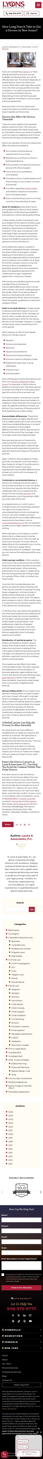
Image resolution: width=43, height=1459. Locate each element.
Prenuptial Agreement (19, 1092)
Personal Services (10, 1368)
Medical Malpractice (17, 1082)
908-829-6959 (10, 799)
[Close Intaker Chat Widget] (40, 1432)
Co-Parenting (17, 1019)
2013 (10, 1160)
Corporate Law (18, 945)
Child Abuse (17, 1004)
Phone (4, 1226)
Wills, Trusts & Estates (18, 1060)
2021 (10, 1130)
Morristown (31, 801)
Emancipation (18, 1030)
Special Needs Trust (20, 1071)
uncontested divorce (11, 523)
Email (4, 1237)
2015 (10, 1153)
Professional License (21, 949)
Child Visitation (18, 1015)
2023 (10, 1123)
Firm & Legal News (17, 1049)
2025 (10, 1116)
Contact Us (7, 1380)
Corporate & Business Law (20, 937)
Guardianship (14, 1052)
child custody (31, 188)
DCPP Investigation (20, 963)
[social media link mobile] (13, 1315)
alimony (27, 494)
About (5, 1360)
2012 (10, 1164)
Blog (4, 1376)
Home (5, 1355)
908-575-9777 (21, 1308)
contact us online (27, 799)
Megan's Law (17, 975)
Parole (14, 978)
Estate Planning (19, 1064)
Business (15, 941)
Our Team (6, 1364)
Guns (13, 971)
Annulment (16, 1001)
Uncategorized (15, 1056)
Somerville (17, 801)
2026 (10, 1112)
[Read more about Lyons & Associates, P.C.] (21, 844)
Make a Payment (21, 1385)
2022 (10, 1127)
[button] (40, 1192)
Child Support (17, 1012)
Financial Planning (20, 1067)
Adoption (15, 989)
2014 (10, 1156)
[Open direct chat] (37, 1432)
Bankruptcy (13, 930)
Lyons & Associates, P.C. (22, 837)
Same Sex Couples (20, 1045)
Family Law (13, 986)
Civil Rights (13, 934)
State (4, 1248)
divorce (26, 72)
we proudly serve (21, 804)
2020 (10, 1134)
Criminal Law (14, 960)
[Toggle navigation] (38, 5)
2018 (10, 1141)
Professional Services (11, 1372)
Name (4, 1215)
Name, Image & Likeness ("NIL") (20, 1087)
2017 (10, 1145)
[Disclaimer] (12, 1409)
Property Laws (18, 952)
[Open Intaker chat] (18, 1458)
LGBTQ (14, 1038)
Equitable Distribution (21, 1034)
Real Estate (16, 956)
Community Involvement (20, 1078)
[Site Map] (30, 1406)
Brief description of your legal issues (19, 1259)
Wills (13, 1075)
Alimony (15, 997)
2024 (10, 1119)
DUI (13, 967)
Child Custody (18, 1008)
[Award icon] (21, 1184)
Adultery (15, 993)
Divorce (5, 49)
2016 (10, 1149)
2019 (10, 1138)
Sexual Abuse (17, 982)
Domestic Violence (20, 1026)
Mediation (16, 1041)
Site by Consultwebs (14, 1453)
